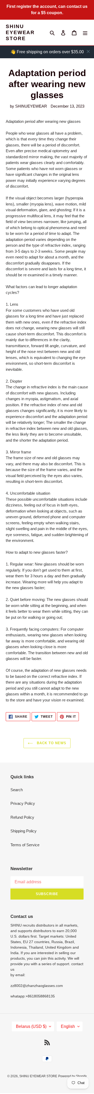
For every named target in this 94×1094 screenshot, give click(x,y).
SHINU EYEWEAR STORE (20, 32)
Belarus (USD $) (31, 1026)
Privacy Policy (22, 803)
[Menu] (85, 32)
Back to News (51, 743)
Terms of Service (24, 845)
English (68, 1026)
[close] (88, 51)
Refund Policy (22, 817)
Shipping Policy (23, 831)
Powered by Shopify (72, 1076)
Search (16, 790)
